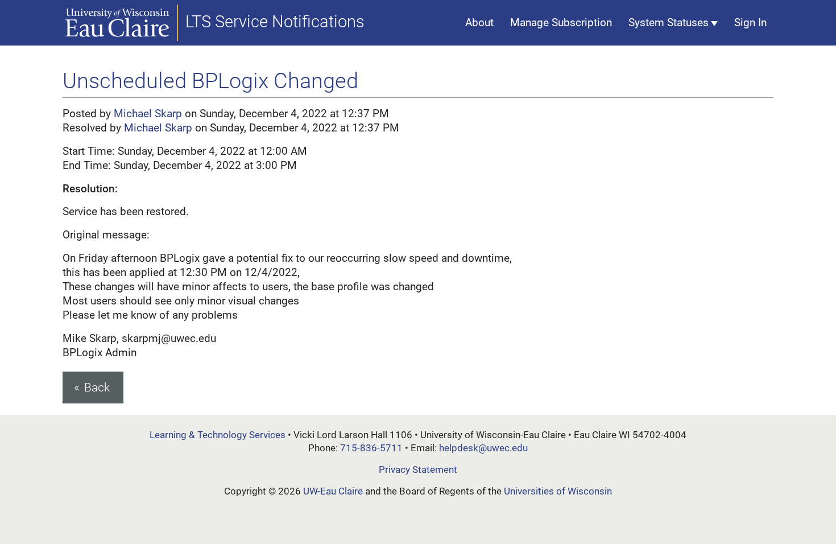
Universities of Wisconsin (558, 491)
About (479, 22)
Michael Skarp (148, 113)
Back (97, 387)
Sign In (750, 22)
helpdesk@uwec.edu (483, 448)
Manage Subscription (561, 22)
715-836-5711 (371, 448)
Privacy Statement (418, 469)
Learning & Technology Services (217, 434)
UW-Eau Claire (333, 491)
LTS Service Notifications (275, 21)
